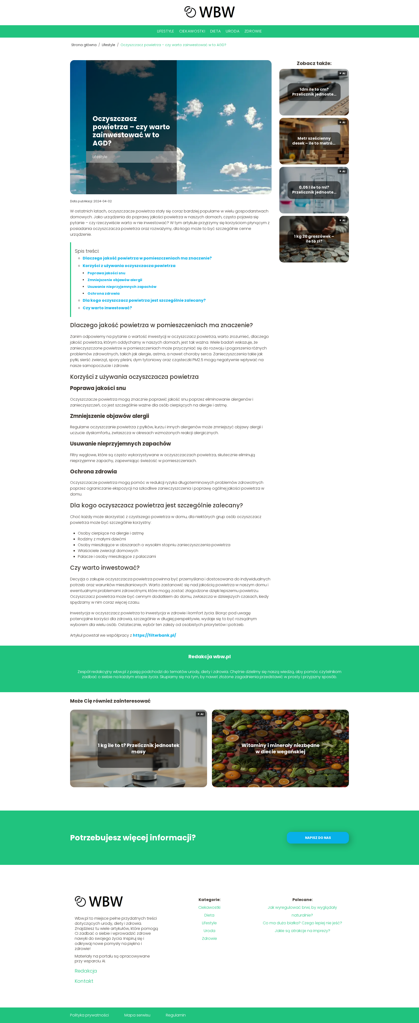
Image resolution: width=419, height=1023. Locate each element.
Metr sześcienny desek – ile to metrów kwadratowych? (314, 141)
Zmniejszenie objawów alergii (115, 279)
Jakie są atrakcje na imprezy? (302, 931)
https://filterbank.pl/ (154, 635)
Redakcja (86, 971)
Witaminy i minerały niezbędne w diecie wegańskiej (281, 748)
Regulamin (176, 1015)
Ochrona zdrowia (104, 293)
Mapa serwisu (137, 1015)
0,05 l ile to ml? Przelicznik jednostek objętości (314, 190)
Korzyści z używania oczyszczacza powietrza (129, 265)
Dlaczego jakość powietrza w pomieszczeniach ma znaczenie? (147, 258)
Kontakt (84, 981)
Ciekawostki (192, 31)
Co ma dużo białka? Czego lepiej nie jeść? (302, 923)
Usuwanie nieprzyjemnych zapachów (122, 286)
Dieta (215, 31)
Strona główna (84, 44)
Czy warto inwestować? (107, 308)
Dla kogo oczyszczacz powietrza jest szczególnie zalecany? (144, 300)
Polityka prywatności (89, 1015)
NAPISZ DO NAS (318, 838)
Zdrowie (253, 31)
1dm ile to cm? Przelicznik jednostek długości (314, 92)
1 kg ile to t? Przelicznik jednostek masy (138, 748)
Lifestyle (165, 31)
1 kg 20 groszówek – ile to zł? (314, 239)
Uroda (233, 31)
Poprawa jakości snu (106, 273)
